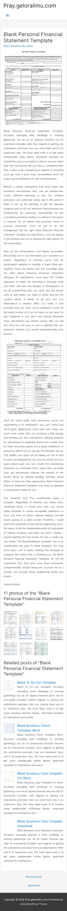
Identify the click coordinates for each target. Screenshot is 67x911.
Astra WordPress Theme (33, 904)
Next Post (34, 885)
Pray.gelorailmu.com (29, 5)
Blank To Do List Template (36, 682)
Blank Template (12, 46)
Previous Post (34, 876)
